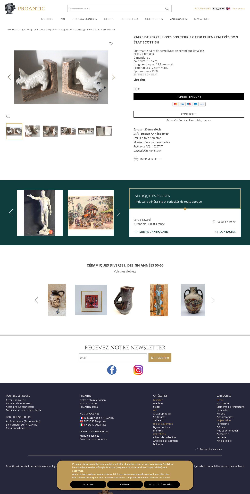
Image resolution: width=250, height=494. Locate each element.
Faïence (221, 427)
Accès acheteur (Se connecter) (23, 421)
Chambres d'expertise (18, 428)
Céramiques (48, 29)
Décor (108, 19)
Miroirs (221, 413)
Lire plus (139, 79)
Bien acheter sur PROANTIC (21, 424)
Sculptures (159, 417)
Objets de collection (164, 437)
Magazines (201, 19)
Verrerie (221, 437)
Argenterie (223, 434)
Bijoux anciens (161, 427)
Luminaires (223, 410)
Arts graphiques (162, 413)
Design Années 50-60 (89, 29)
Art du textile (224, 440)
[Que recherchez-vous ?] (167, 8)
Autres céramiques (227, 430)
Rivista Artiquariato (95, 424)
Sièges (157, 406)
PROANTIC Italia (89, 406)
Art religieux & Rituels (165, 440)
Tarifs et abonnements (19, 403)
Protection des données (93, 439)
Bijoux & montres (85, 19)
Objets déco (34, 29)
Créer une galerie (16, 400)
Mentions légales (89, 435)
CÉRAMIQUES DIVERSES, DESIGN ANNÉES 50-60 (125, 265)
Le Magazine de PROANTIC (99, 417)
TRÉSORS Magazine (95, 421)
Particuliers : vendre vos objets (23, 410)
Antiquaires (178, 19)
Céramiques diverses (66, 29)
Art (63, 19)
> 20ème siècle (108, 29)
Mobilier (47, 19)
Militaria (158, 444)
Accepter (88, 484)
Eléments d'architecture (230, 406)
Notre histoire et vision (93, 400)
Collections (154, 19)
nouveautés (203, 8)
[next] (118, 212)
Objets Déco (129, 19)
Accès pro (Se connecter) (20, 406)
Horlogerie (223, 403)
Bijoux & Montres (163, 423)
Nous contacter (88, 403)
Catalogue (21, 29)
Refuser (125, 484)
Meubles (158, 403)
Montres (158, 430)
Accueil (10, 29)
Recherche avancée (211, 449)
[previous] (12, 212)
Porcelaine (223, 423)
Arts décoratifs (225, 417)
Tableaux (158, 420)
